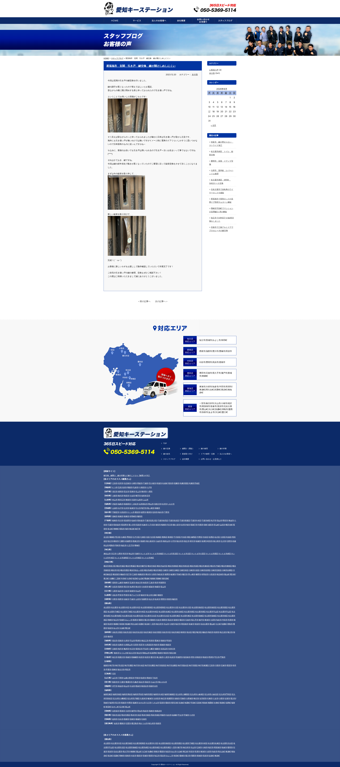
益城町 (174, 715)
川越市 (137, 554)
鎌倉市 (123, 574)
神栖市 (157, 508)
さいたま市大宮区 (198, 554)
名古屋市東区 (175, 616)
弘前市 (135, 487)
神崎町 (116, 529)
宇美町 (193, 703)
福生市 (123, 545)
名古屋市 (107, 607)
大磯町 (112, 578)
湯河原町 (165, 578)
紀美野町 (153, 653)
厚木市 (148, 574)
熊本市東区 (146, 715)
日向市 (120, 719)
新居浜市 (144, 686)
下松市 (155, 678)
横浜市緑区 (148, 570)
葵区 (194, 632)
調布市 (116, 541)
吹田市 (141, 657)
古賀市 (227, 698)
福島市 (120, 504)
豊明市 (209, 362)
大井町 (129, 578)
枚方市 (114, 657)
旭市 (127, 529)
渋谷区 (205, 537)
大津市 (126, 640)
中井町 (123, 578)
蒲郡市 (209, 351)
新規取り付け (187, 454)
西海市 (122, 711)
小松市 (126, 591)
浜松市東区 (148, 632)
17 (209, 111)
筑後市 (123, 703)
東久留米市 (150, 541)
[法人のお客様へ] (159, 20)
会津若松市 (143, 504)
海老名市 (160, 574)
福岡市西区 (148, 694)
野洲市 (138, 640)
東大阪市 (160, 657)
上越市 (120, 582)
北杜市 (114, 595)
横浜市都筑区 (226, 566)
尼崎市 (114, 669)
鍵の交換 (166, 448)
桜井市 (156, 645)
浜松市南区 (175, 632)
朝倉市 (106, 703)
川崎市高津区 (205, 570)
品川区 (217, 537)
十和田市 (142, 487)
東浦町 (202, 389)
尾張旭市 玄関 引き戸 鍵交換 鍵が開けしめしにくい (140, 65)
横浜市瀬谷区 (204, 566)
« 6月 (213, 125)
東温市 (120, 686)
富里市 (138, 525)
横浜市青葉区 (131, 566)
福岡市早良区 (138, 694)
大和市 (154, 574)
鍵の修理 (204, 448)
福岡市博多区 (127, 694)
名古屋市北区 (127, 616)
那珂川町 (174, 703)
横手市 (138, 496)
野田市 (225, 520)
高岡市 (120, 587)
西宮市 (229, 665)
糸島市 (177, 698)
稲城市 (198, 541)
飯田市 (175, 599)
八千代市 (151, 525)
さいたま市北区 (185, 554)
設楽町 (211, 756)
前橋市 (120, 516)
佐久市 (151, 599)
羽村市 (117, 545)
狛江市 (110, 541)
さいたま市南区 (148, 558)
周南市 (149, 678)
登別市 (170, 483)
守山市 (132, 640)
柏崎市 (126, 582)
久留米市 (143, 698)
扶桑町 (218, 409)
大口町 (212, 409)
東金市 (231, 520)
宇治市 (145, 649)
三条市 (151, 582)
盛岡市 (120, 491)
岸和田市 (198, 657)
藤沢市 (185, 574)
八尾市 (166, 657)
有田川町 (172, 653)
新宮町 (108, 707)
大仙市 (132, 496)
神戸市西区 (193, 665)
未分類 (195, 74)
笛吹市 (143, 595)
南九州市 (151, 723)
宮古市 (126, 491)
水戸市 (120, 508)
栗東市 (157, 640)
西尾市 (202, 351)
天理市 (135, 645)
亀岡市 (126, 649)
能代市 (120, 496)
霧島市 (122, 723)
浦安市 (158, 525)
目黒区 (211, 537)
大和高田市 (149, 645)
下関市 (120, 678)
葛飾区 (112, 537)
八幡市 (151, 649)
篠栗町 (210, 703)
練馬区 (193, 537)
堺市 (192, 657)
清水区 (189, 632)
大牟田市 (157, 698)
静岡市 (183, 632)
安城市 (209, 340)
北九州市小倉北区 (211, 694)
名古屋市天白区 (150, 616)
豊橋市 (222, 351)
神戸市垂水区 (183, 665)
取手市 (144, 508)
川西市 (217, 665)
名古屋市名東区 (165, 612)
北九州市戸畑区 (133, 698)
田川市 (117, 703)
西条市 (138, 686)
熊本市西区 (126, 715)
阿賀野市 (162, 582)
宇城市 (186, 715)
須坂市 (126, 599)
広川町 (122, 707)
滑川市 (126, 587)
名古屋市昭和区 (147, 607)
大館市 (114, 496)
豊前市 (168, 703)
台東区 (123, 537)
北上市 (138, 491)
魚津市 (132, 587)
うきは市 (155, 703)
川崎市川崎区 (174, 570)
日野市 (229, 541)
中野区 (199, 537)
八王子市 (130, 545)
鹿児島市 (134, 723)
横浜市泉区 (152, 566)
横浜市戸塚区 (215, 566)
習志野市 (127, 520)
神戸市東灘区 (203, 665)
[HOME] (115, 20)
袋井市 (110, 636)
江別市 (114, 483)
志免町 (181, 703)
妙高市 (145, 582)
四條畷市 (134, 657)
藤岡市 (140, 516)
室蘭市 (176, 483)
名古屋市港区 (189, 612)
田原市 (229, 351)
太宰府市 (203, 698)
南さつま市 (143, 723)
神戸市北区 (119, 665)
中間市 (129, 703)
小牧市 (224, 403)
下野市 (166, 512)
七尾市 (114, 591)
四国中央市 (153, 686)
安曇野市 (144, 599)
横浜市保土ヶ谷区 (137, 570)
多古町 (110, 529)
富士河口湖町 (152, 595)
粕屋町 (187, 703)
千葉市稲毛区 (163, 520)
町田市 (210, 541)
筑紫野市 (170, 698)
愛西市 (162, 751)
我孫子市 (194, 525)
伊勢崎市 (133, 516)
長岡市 (114, 582)
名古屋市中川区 (172, 607)
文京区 (153, 537)
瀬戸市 (224, 373)
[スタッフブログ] (225, 20)
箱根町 (153, 578)
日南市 (144, 719)
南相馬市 (127, 504)
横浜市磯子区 (142, 566)
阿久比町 (210, 389)
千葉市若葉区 (185, 520)
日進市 (209, 373)
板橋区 (158, 537)
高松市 (147, 682)
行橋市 (209, 698)
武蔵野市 (128, 541)
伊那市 (169, 599)
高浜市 (216, 362)
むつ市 (114, 487)
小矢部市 (144, 587)
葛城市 (162, 645)
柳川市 (196, 698)
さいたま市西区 (212, 554)
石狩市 (120, 483)
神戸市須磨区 (172, 665)
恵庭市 (140, 483)
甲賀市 (169, 640)
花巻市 (132, 491)
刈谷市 (202, 362)
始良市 (116, 723)
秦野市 (198, 574)
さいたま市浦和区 (121, 558)
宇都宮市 (115, 512)
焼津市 (216, 632)
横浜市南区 (158, 570)
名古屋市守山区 (212, 612)
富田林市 (186, 657)
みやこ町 (115, 707)
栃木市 (160, 512)
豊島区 (164, 537)
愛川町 (232, 574)
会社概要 (185, 459)
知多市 (216, 386)
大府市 (209, 386)
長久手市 (217, 373)
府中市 (192, 541)
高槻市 (128, 657)
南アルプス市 (135, 595)
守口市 (217, 657)
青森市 (130, 487)
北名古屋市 (205, 624)
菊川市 (230, 632)
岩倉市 (214, 406)
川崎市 (165, 570)
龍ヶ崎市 (150, 508)
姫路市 (106, 665)
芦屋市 (108, 669)
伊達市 (159, 483)
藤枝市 (205, 632)
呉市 (114, 674)
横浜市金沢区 (162, 566)
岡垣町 (204, 703)
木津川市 (171, 649)
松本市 (157, 599)
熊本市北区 (116, 715)
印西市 (200, 525)
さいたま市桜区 (135, 558)
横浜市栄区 (194, 566)
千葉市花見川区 (151, 520)
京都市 (114, 649)
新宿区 (170, 537)
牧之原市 (223, 632)
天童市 (134, 500)
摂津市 (211, 657)
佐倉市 (134, 520)
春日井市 (210, 403)
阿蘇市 (163, 715)
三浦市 (134, 574)
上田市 (138, 599)
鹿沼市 (137, 512)
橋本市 (116, 653)
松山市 (126, 686)
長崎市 (151, 711)
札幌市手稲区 (194, 483)
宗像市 (183, 698)
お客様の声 (213, 70)
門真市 (222, 657)
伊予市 (114, 686)
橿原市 (168, 645)
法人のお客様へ (226, 454)
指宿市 (158, 723)
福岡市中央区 (159, 694)
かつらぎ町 (124, 653)
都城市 (138, 719)
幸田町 (224, 340)
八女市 (215, 698)
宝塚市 (223, 665)
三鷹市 (122, 541)
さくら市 (130, 512)
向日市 (132, 649)
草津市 (151, 640)
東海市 (202, 386)
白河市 (164, 504)
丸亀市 (135, 682)
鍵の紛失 (166, 454)
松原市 (172, 657)
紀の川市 (132, 653)
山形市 (140, 500)
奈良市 (114, 645)
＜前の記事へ (144, 301)
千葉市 (110, 525)
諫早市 (134, 711)
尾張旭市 (206, 406)
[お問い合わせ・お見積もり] (203, 20)
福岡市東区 (108, 694)
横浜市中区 (115, 570)
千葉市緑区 (206, 520)
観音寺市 (115, 682)
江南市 (199, 747)
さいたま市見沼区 (171, 554)
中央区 (183, 537)
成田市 (210, 525)
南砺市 (157, 587)
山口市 (114, 678)
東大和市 (216, 541)
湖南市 (163, 640)
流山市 (219, 520)
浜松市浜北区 (138, 632)
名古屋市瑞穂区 (198, 616)
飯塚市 (150, 698)
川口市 (113, 554)
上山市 (145, 500)
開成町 (147, 578)
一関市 (149, 491)
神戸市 (112, 665)
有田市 (166, 653)
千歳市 (145, 483)
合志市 (168, 715)
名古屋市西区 (222, 607)
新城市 (199, 756)
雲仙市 (140, 711)
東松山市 (107, 554)
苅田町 (199, 703)
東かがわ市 (162, 682)
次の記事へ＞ (161, 301)
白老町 (165, 483)
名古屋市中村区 (139, 612)
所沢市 (125, 554)
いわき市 (171, 504)
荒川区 (117, 537)
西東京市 (136, 541)
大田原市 (123, 512)
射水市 (138, 587)
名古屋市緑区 (116, 616)
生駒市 (120, 645)
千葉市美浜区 (174, 520)
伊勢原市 (205, 574)
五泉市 (132, 582)
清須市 (220, 406)
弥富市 (205, 412)
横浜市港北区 (184, 566)
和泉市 (205, 657)
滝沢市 (114, 491)
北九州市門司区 (225, 694)
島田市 (210, 632)
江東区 (143, 537)
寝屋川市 (121, 657)
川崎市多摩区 (227, 570)
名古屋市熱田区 (198, 607)
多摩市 (204, 541)
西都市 (126, 719)
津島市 (225, 409)
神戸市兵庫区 (150, 665)
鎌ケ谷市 (176, 525)
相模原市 (141, 574)
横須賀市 (116, 574)
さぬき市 (154, 682)
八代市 (192, 715)
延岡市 (114, 719)
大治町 (218, 412)
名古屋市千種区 (114, 612)
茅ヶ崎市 (191, 574)
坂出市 (141, 682)
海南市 (160, 653)
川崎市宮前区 (216, 570)
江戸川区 (136, 537)
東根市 (128, 500)
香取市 (122, 529)
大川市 (148, 703)
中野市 (114, 599)
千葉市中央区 (196, 520)
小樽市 (134, 483)
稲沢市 (178, 624)
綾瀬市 (173, 574)
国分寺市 (180, 541)
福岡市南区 (117, 694)
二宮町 (117, 578)
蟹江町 (225, 412)
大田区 (223, 537)
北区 (148, 537)
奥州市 (144, 491)
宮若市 (162, 703)
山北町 (141, 578)
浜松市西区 (157, 632)
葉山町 (227, 574)
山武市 (222, 525)
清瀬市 (143, 541)
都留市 (160, 595)
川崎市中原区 (194, 570)
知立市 (202, 340)
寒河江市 (121, 500)
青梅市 (137, 545)
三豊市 (122, 682)
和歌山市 (146, 653)
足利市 (155, 512)
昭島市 (112, 545)
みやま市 (142, 703)
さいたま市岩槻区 (156, 554)
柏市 (188, 525)
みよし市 (217, 340)
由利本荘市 (145, 496)
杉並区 (228, 537)
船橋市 (114, 520)
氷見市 (114, 587)
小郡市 (221, 698)
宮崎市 (132, 719)
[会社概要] (181, 20)
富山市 (163, 587)
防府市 (143, 678)
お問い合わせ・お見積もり (211, 459)
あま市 (212, 412)
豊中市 (153, 657)
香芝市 (141, 645)
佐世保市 (115, 711)
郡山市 (151, 504)
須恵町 (228, 703)
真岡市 (149, 512)
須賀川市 (157, 504)
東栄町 (217, 756)
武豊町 (218, 389)
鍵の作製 (223, 448)
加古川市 (121, 669)
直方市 (233, 698)
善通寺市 (129, 682)
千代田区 (177, 537)
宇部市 (137, 678)
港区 (189, 537)
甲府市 (126, 595)
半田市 (222, 386)
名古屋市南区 (222, 616)
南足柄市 (220, 574)
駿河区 (199, 632)
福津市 (112, 703)
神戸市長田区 (161, 665)
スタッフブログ (169, 459)
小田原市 (212, 574)
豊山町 (205, 409)
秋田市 (126, 496)
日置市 (128, 723)
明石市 (127, 669)
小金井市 (159, 541)
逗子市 (128, 574)
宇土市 (180, 715)
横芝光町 (229, 525)
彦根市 (120, 640)
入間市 (119, 554)
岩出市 (139, 653)
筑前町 (222, 703)
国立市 (186, 541)
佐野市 (143, 512)
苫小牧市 (152, 483)
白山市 (138, 591)
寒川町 (106, 578)
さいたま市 (144, 554)
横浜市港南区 (173, 566)
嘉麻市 (135, 703)
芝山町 (216, 525)
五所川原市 (122, 487)
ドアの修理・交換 (208, 454)
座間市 (167, 574)
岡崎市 (110, 620)
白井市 (183, 525)
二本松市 (134, 504)
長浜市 (114, 640)
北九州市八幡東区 (120, 698)
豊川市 (216, 351)
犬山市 (218, 403)
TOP (165, 443)
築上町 (127, 707)
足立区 (106, 537)
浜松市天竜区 (117, 632)
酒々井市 (132, 525)
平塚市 (179, 574)
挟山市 (131, 554)
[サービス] (137, 20)
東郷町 (205, 376)
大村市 (128, 711)
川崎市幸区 (184, 570)
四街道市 (140, 520)
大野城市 (189, 698)
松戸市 (213, 520)
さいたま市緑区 (225, 554)
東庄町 (132, 529)
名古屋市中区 (124, 607)
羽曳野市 (179, 657)
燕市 (156, 582)
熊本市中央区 (136, 715)
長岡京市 (139, 649)
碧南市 (222, 362)
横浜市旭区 (120, 566)
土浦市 (114, 508)
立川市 (223, 541)
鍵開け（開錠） (188, 448)
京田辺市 (164, 649)
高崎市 (114, 516)
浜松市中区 (166, 632)
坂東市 (132, 508)
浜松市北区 (127, 632)
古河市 (126, 508)
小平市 (173, 541)
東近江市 (144, 640)
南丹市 (120, 649)
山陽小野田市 (129, 678)
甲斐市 (120, 595)
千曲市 (132, 599)
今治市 (132, 686)
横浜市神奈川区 (110, 566)
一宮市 (202, 403)
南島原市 (158, 711)
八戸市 (149, 487)
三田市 (211, 665)
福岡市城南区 (170, 694)
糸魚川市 (139, 582)
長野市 (120, 599)
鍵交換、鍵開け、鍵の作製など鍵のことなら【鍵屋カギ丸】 (127, 475)
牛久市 (138, 508)
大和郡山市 (128, 645)
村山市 (114, 500)
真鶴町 (158, 578)
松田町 (135, 578)
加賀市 (132, 591)
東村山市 (166, 541)
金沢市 (120, 591)
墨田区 (129, 537)
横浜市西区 (124, 570)
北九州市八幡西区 (182, 694)
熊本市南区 (155, 715)
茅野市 (163, 599)
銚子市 (137, 529)
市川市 (120, 520)
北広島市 (127, 483)
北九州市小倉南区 (197, 694)
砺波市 (151, 587)
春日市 (163, 698)
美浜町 (224, 389)
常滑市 (229, 386)
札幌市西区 (184, 483)
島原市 (145, 711)
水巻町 (216, 703)
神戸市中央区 (139, 665)
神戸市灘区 (129, 665)
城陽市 (157, 649)
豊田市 (202, 373)
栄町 (205, 525)
